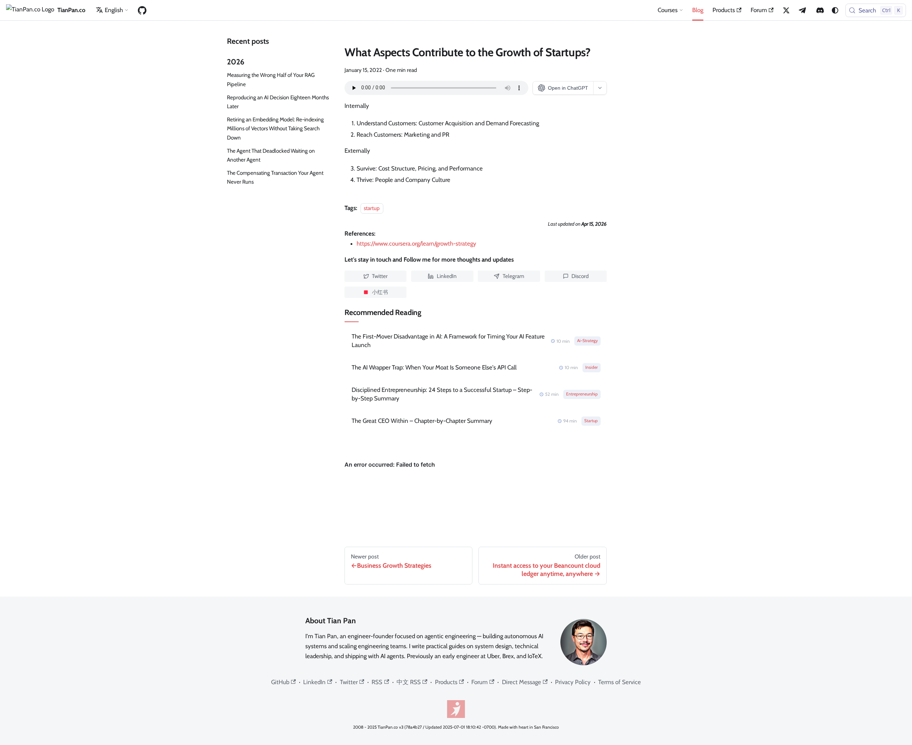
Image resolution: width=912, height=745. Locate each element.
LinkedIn (314, 682)
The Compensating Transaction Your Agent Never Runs (275, 177)
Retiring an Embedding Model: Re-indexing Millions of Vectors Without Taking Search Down (275, 128)
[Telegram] (803, 10)
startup (372, 208)
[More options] (599, 88)
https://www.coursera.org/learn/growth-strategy (416, 243)
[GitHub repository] (142, 10)
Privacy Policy (573, 682)
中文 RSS (409, 682)
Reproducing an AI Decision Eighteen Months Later (278, 102)
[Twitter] (786, 10)
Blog (697, 10)
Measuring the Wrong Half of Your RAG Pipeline (271, 79)
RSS (377, 682)
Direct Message (521, 682)
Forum (759, 10)
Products (723, 10)
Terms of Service (619, 682)
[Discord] (820, 10)
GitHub (280, 682)
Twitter (349, 682)
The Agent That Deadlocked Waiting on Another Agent (271, 155)
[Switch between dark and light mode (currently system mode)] (835, 10)
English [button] (114, 10)
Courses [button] (668, 10)
